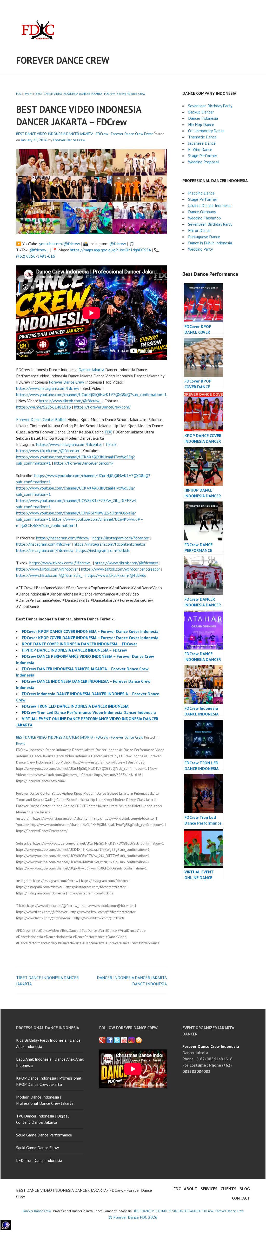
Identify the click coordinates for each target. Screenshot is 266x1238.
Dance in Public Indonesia (210, 242)
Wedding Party (200, 249)
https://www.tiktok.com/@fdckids (115, 575)
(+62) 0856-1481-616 (35, 256)
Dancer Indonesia (203, 118)
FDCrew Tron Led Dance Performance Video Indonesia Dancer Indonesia (89, 712)
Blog (245, 1188)
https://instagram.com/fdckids (103, 550)
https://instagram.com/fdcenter (120, 537)
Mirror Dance (199, 230)
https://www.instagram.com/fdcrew (47, 388)
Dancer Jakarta (91, 369)
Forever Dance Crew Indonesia (210, 1046)
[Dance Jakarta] (102, 1040)
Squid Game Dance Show (37, 1147)
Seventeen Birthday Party (210, 105)
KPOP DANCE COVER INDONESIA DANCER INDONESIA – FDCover (79, 643)
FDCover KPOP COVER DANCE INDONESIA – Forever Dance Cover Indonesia (90, 637)
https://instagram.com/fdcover (43, 544)
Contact (241, 1198)
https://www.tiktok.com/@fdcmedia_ (49, 575)
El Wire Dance (200, 149)
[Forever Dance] (110, 1040)
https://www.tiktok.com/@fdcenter (47, 450)
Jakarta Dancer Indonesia (209, 205)
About (190, 1188)
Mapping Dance (201, 193)
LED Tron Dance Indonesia (39, 1160)
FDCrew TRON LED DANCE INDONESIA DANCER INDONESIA (75, 706)
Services (209, 1188)
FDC (19, 94)
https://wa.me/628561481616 (43, 407)
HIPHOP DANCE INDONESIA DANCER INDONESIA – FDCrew (74, 650)
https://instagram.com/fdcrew (62, 537)
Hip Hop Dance (201, 124)
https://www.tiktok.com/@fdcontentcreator (120, 569)
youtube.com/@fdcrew (59, 243)
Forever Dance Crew (62, 60)
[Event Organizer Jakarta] (117, 1040)
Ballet (60, 419)
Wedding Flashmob (204, 217)
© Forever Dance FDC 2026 (133, 1217)
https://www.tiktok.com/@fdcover (47, 569)
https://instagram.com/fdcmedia (44, 550)
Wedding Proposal (203, 161)
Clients (228, 1188)
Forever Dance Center (35, 419)
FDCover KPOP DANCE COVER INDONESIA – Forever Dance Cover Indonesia (90, 631)
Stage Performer (202, 155)
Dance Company (202, 211)
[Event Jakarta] (131, 1040)
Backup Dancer (201, 112)
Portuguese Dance (204, 236)
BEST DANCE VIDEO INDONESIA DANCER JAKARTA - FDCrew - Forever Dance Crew (90, 94)
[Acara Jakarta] (139, 1040)
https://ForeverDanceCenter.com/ (83, 463)
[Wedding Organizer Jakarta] (124, 1040)
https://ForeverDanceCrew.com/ (102, 407)
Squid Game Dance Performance (44, 1134)
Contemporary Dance (206, 130)
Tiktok (110, 444)
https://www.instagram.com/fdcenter (69, 444)
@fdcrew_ (39, 249)
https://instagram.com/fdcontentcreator (109, 544)
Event (28, 94)
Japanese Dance (202, 143)
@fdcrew (117, 243)
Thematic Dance (202, 136)
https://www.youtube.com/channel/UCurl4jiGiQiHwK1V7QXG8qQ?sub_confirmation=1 (91, 394)
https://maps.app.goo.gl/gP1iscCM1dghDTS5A (110, 249)
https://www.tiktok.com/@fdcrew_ (70, 400)
